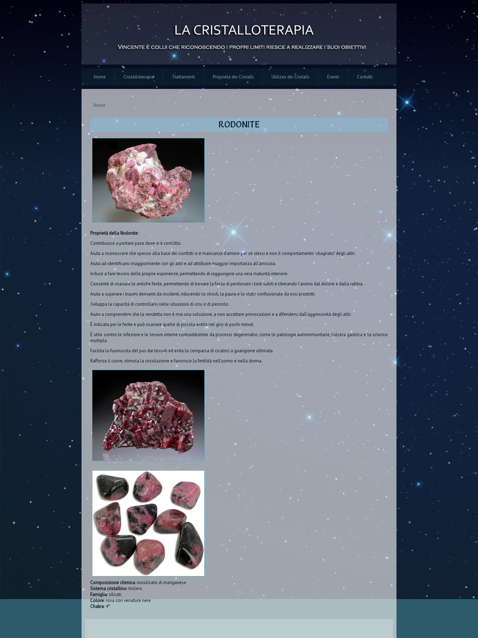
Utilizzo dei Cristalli (290, 77)
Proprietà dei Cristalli (233, 77)
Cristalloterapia (139, 77)
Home (100, 77)
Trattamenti (183, 77)
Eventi (333, 77)
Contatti (365, 77)
